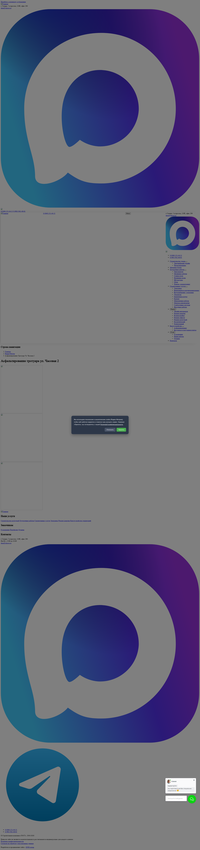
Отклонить (110, 430)
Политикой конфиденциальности (111, 424)
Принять (121, 430)
